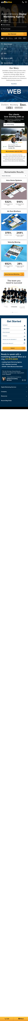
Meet (22, 1019)
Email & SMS (8, 58)
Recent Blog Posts (6, 400)
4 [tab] (15, 312)
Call (7, 1019)
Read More (14, 83)
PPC (5, 54)
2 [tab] (12, 312)
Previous (23, 380)
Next (25, 380)
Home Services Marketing (12, 274)
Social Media (8, 63)
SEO (5, 49)
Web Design (8, 44)
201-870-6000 (23, 2)
